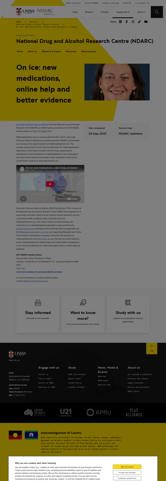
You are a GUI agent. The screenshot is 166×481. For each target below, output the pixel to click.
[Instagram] (133, 22)
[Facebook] (126, 22)
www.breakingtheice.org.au (36, 232)
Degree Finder (74, 378)
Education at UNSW (46, 387)
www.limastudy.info (24, 228)
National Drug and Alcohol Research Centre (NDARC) (84, 41)
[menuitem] (75, 12)
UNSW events (103, 380)
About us (32, 51)
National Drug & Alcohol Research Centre (37, 24)
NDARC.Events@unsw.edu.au (35, 281)
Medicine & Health (25, 35)
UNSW (18, 22)
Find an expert (45, 378)
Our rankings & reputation (140, 374)
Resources (71, 51)
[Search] (157, 12)
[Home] (25, 12)
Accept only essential (127, 472)
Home (20, 51)
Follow (113, 22)
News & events (88, 51)
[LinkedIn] (120, 22)
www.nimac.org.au (45, 238)
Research (33, 22)
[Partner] (47, 12)
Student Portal (75, 383)
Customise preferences (127, 478)
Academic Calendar (76, 387)
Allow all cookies (127, 467)
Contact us (43, 374)
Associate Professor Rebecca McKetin (32, 124)
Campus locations (135, 383)
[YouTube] (145, 22)
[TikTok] (139, 22)
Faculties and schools (138, 378)
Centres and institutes (138, 387)
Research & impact (51, 51)
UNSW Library (133, 391)
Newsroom (102, 376)
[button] (151, 348)
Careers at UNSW (45, 383)
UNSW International (77, 374)
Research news (104, 385)
